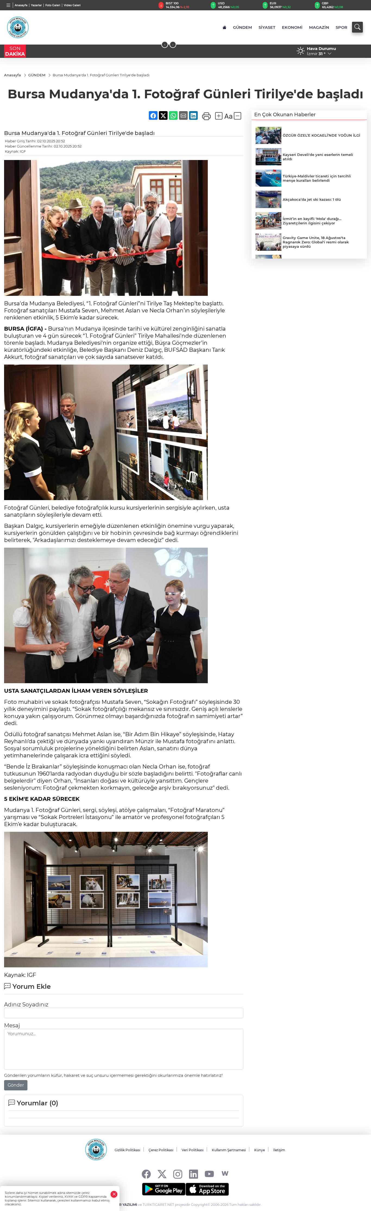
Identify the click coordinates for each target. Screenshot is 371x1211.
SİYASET (267, 27)
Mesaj (12, 1025)
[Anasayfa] (224, 27)
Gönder (16, 1085)
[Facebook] (146, 1174)
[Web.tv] (225, 1174)
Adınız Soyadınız (26, 1004)
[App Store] (207, 1189)
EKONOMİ (292, 27)
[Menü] (8, 5)
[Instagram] (178, 1174)
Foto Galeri (52, 5)
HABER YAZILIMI (123, 1205)
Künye (259, 1150)
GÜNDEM (242, 27)
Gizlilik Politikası (127, 1150)
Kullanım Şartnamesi (229, 1150)
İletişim (279, 1150)
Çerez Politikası (161, 1150)
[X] (162, 1174)
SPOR (341, 27)
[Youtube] (209, 1174)
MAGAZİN (319, 27)
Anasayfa (21, 5)
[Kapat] (114, 1194)
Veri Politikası (192, 1150)
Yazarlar (36, 5)
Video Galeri (72, 5)
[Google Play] (164, 1189)
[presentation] (164, 44)
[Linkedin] (193, 1174)
